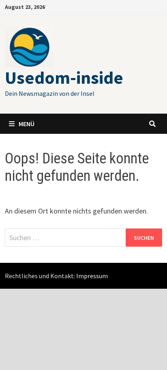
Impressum (92, 276)
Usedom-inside (64, 77)
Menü (26, 124)
